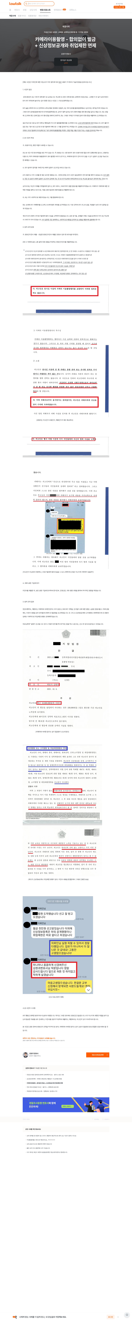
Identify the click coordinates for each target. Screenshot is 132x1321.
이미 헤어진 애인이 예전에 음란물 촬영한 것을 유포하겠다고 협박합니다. (47, 1152)
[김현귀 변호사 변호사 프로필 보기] (25, 1055)
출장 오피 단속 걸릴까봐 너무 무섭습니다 (38, 1148)
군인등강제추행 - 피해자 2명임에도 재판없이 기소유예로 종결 (44, 1079)
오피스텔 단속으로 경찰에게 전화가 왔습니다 (39, 1144)
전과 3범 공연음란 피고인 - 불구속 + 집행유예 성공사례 (42, 1087)
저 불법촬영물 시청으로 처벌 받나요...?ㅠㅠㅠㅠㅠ (41, 1140)
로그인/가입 (119, 4)
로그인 (110, 1317)
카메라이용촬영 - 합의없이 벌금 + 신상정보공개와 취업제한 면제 (45, 1083)
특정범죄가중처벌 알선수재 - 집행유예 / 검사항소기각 (42, 1091)
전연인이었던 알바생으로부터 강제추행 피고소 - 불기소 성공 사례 (45, 1075)
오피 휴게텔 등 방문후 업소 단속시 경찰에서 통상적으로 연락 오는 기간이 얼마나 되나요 (51, 1136)
